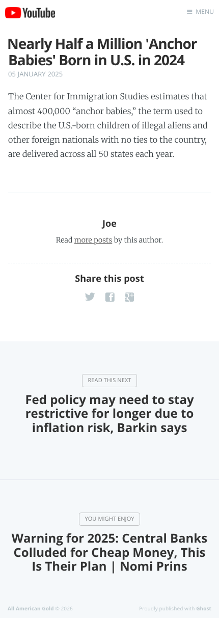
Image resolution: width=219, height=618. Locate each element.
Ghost (203, 608)
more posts (93, 240)
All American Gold (31, 608)
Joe (109, 224)
